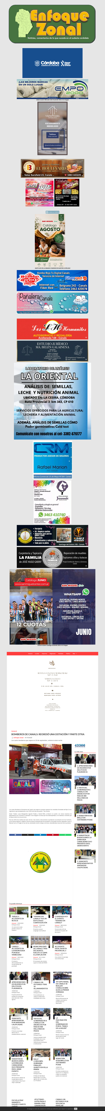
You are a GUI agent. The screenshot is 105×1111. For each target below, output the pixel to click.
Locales (37, 653)
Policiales (60, 653)
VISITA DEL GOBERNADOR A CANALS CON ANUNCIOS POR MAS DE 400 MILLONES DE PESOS (40, 1025)
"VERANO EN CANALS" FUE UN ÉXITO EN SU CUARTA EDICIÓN (40, 919)
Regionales (53, 653)
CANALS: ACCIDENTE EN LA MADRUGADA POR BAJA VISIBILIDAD (18, 951)
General (30, 653)
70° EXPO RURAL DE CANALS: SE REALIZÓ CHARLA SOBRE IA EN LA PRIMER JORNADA (62, 987)
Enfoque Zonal (18, 737)
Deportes (44, 653)
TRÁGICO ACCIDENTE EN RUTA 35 (18, 918)
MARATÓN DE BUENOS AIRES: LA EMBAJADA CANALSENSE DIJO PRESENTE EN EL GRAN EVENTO (18, 1065)
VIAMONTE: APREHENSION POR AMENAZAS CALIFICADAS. (18, 1021)
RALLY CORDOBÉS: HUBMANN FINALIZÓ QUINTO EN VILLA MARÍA (41, 1064)
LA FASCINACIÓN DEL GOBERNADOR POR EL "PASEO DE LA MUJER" (62, 1023)
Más (74, 653)
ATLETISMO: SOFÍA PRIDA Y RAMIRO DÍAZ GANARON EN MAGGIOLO (40, 1103)
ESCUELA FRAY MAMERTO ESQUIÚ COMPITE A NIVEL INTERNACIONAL (19, 1104)
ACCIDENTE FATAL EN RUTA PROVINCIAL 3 (61, 949)
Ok (75, 1109)
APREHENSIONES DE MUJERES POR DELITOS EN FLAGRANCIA (19, 985)
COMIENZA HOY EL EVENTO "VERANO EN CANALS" (61, 919)
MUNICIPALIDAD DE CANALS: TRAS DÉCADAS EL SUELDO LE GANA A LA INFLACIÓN (40, 951)
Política (68, 653)
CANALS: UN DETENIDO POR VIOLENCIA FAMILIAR (62, 1102)
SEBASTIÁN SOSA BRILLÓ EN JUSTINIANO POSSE (62, 1061)
